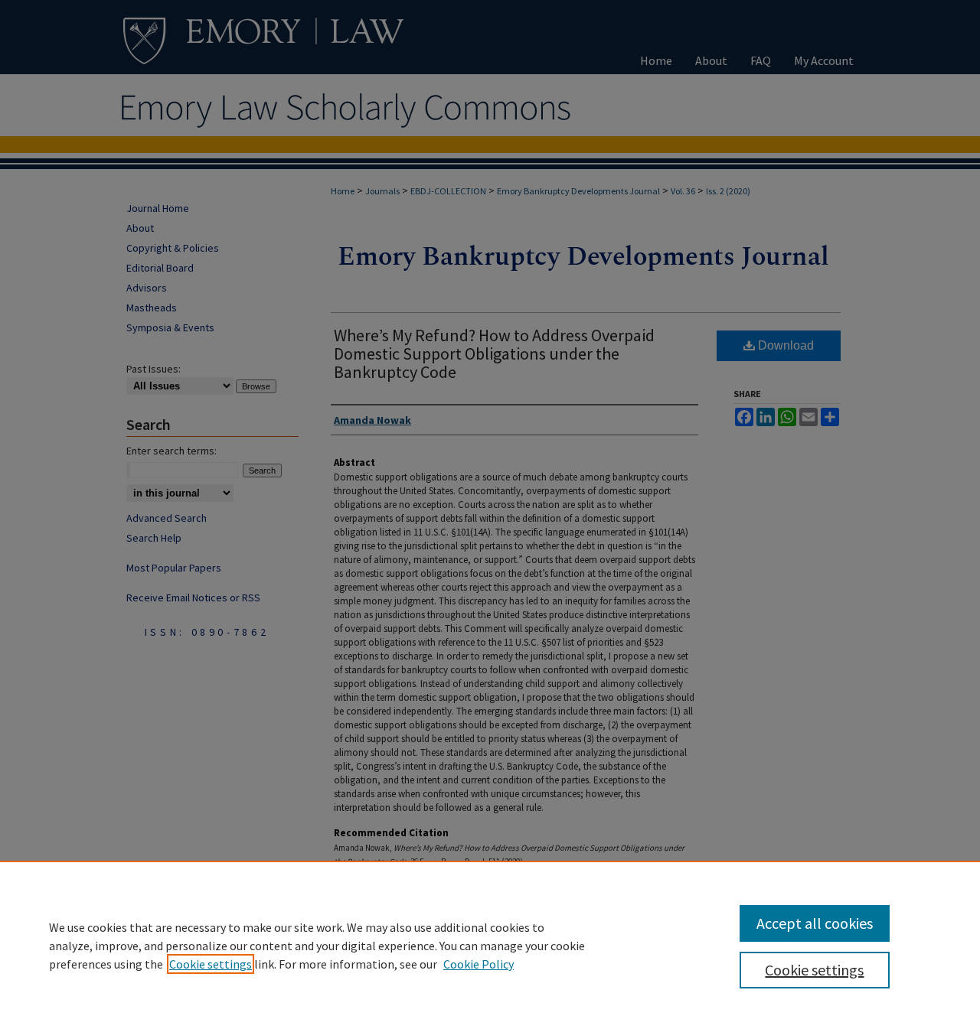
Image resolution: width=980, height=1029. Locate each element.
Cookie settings (210, 964)
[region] (490, 945)
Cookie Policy (478, 964)
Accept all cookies (814, 923)
